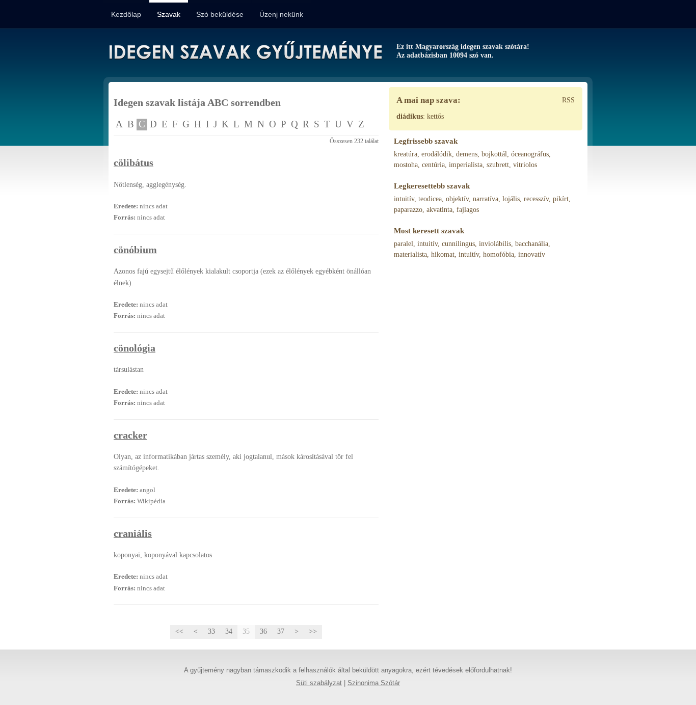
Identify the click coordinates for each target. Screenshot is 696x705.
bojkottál (494, 154)
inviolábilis (495, 244)
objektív (457, 199)
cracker (130, 435)
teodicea (430, 199)
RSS (568, 100)
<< (179, 631)
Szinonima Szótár (373, 683)
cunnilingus (458, 244)
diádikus (409, 116)
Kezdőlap (126, 14)
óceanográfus (530, 154)
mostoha (406, 165)
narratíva (485, 199)
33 (211, 631)
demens (466, 154)
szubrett (498, 165)
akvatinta (439, 209)
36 (263, 631)
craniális (133, 533)
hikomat (442, 254)
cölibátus (133, 162)
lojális (511, 199)
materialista (410, 254)
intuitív (404, 199)
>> (313, 631)
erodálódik (436, 154)
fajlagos (468, 209)
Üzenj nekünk (281, 14)
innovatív (531, 254)
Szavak (168, 14)
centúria (433, 165)
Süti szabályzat (319, 683)
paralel (403, 244)
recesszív (536, 199)
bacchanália (531, 244)
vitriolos (525, 165)
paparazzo (408, 209)
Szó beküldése (220, 14)
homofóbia (498, 254)
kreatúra (405, 154)
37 (280, 631)
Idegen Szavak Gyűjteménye (244, 52)
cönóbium (135, 250)
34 (228, 631)
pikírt (561, 199)
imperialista (466, 165)
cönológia (134, 348)
